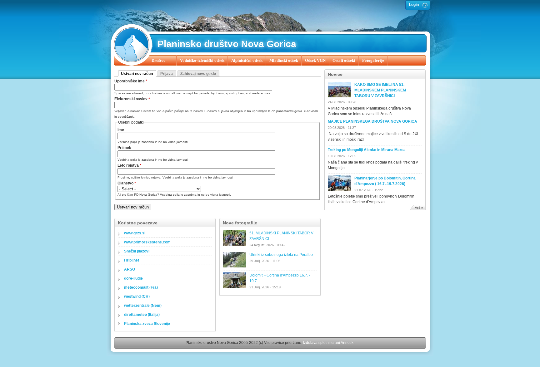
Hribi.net (131, 260)
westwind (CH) (137, 296)
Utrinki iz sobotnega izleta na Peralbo (281, 254)
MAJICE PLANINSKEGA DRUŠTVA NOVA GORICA (372, 121)
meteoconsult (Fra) (141, 287)
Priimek (124, 147)
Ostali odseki (343, 60)
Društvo (159, 60)
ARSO (129, 269)
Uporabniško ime (130, 81)
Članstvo (127, 183)
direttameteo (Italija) (142, 314)
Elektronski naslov (132, 99)
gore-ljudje (133, 278)
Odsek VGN (315, 60)
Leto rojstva (129, 165)
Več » (419, 207)
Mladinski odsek (283, 60)
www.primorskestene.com (147, 242)
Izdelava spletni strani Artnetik (328, 342)
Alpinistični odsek (246, 60)
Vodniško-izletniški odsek (202, 60)
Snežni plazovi (136, 251)
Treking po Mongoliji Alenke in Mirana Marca (367, 150)
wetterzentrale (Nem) (143, 305)
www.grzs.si (134, 233)
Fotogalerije (373, 60)
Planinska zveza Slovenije (147, 323)
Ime (121, 130)
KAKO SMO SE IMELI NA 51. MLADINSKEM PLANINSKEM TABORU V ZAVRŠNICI (380, 90)
